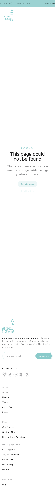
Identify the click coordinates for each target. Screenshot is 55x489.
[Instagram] (4, 374)
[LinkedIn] (21, 374)
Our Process (8, 427)
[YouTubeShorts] (15, 374)
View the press (23, 3)
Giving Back (8, 407)
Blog (4, 484)
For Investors (8, 449)
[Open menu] (49, 15)
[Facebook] (27, 374)
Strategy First (8, 432)
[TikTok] (10, 374)
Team (5, 402)
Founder (6, 397)
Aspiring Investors (10, 454)
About (5, 392)
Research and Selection (13, 437)
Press (5, 412)
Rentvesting (8, 464)
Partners (6, 469)
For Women (7, 459)
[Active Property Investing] (8, 15)
